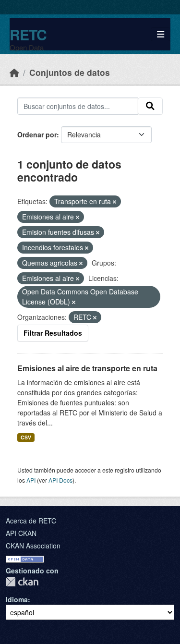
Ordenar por (37, 134)
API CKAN (21, 533)
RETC (28, 34)
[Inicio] (14, 72)
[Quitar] (114, 202)
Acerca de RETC (31, 520)
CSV (26, 437)
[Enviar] (150, 106)
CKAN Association (33, 545)
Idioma (17, 599)
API (31, 480)
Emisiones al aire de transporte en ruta (87, 368)
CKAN (22, 582)
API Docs (60, 480)
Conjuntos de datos (69, 72)
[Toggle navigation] (160, 34)
